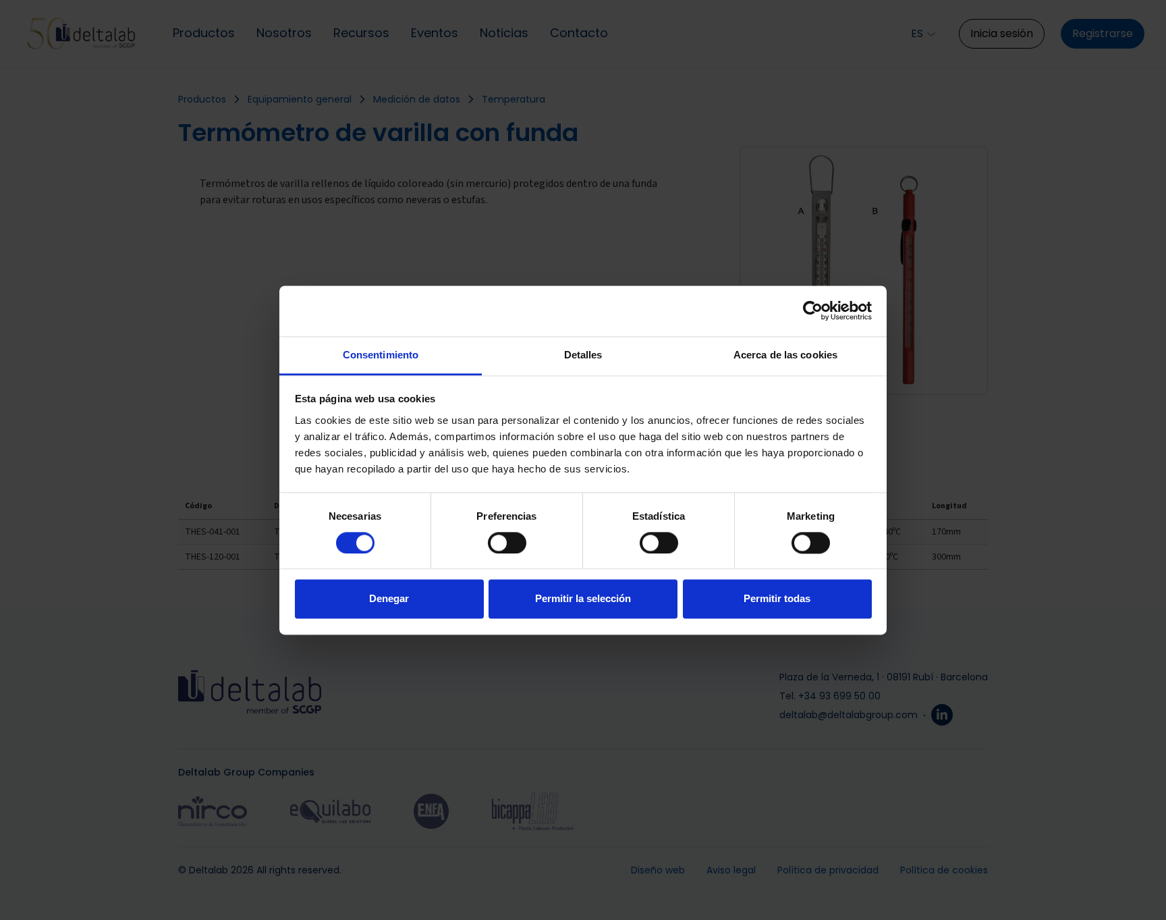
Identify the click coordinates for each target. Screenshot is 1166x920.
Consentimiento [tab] (380, 354)
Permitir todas (777, 599)
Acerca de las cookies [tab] (785, 354)
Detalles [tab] (583, 354)
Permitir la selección (583, 599)
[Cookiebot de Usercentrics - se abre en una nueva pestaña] (813, 310)
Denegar (389, 599)
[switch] (507, 542)
